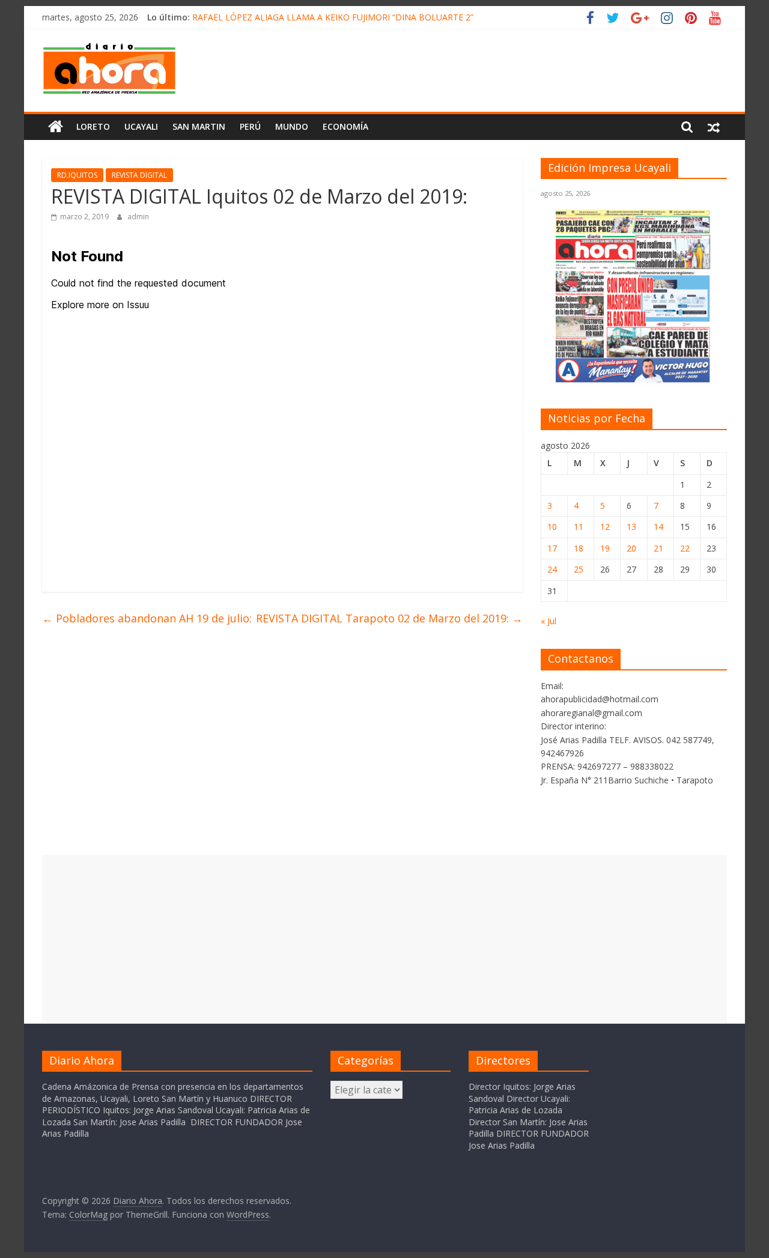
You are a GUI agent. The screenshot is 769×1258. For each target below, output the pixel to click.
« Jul (548, 621)
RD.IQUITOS (77, 175)
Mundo (291, 126)
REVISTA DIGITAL (139, 175)
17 (552, 548)
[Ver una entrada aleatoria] (714, 126)
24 (552, 569)
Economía (345, 126)
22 (685, 548)
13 (631, 526)
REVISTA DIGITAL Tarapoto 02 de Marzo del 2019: (389, 618)
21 (658, 548)
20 (631, 548)
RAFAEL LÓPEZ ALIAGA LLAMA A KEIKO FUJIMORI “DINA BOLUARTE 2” (332, 17)
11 (578, 526)
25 (578, 569)
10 (552, 526)
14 (658, 526)
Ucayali (141, 126)
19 (605, 548)
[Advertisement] (384, 939)
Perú (250, 126)
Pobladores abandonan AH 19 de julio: (147, 618)
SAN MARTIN (198, 126)
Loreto (93, 126)
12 (605, 526)
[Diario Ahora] (55, 126)
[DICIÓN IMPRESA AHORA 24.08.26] (634, 380)
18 (578, 548)
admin (138, 216)
